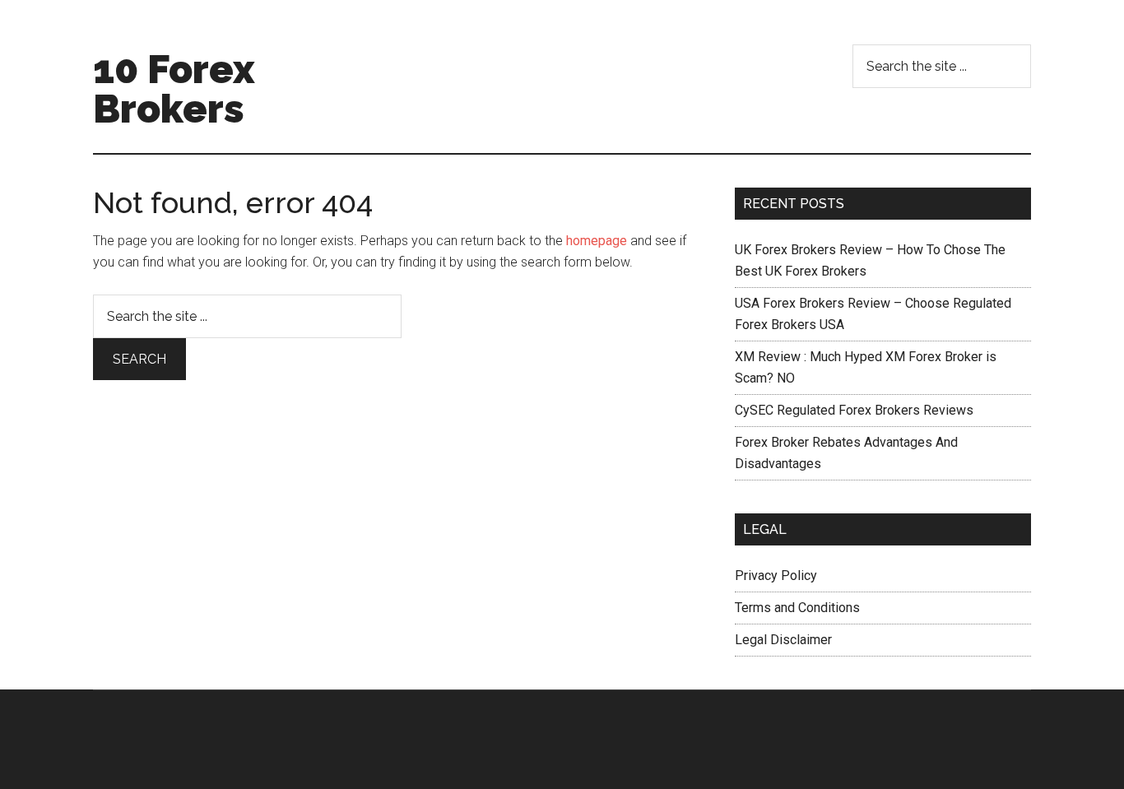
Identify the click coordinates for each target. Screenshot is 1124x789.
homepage (596, 240)
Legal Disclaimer (783, 639)
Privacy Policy (776, 575)
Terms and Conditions (797, 607)
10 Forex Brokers (174, 89)
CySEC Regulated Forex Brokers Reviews (854, 410)
